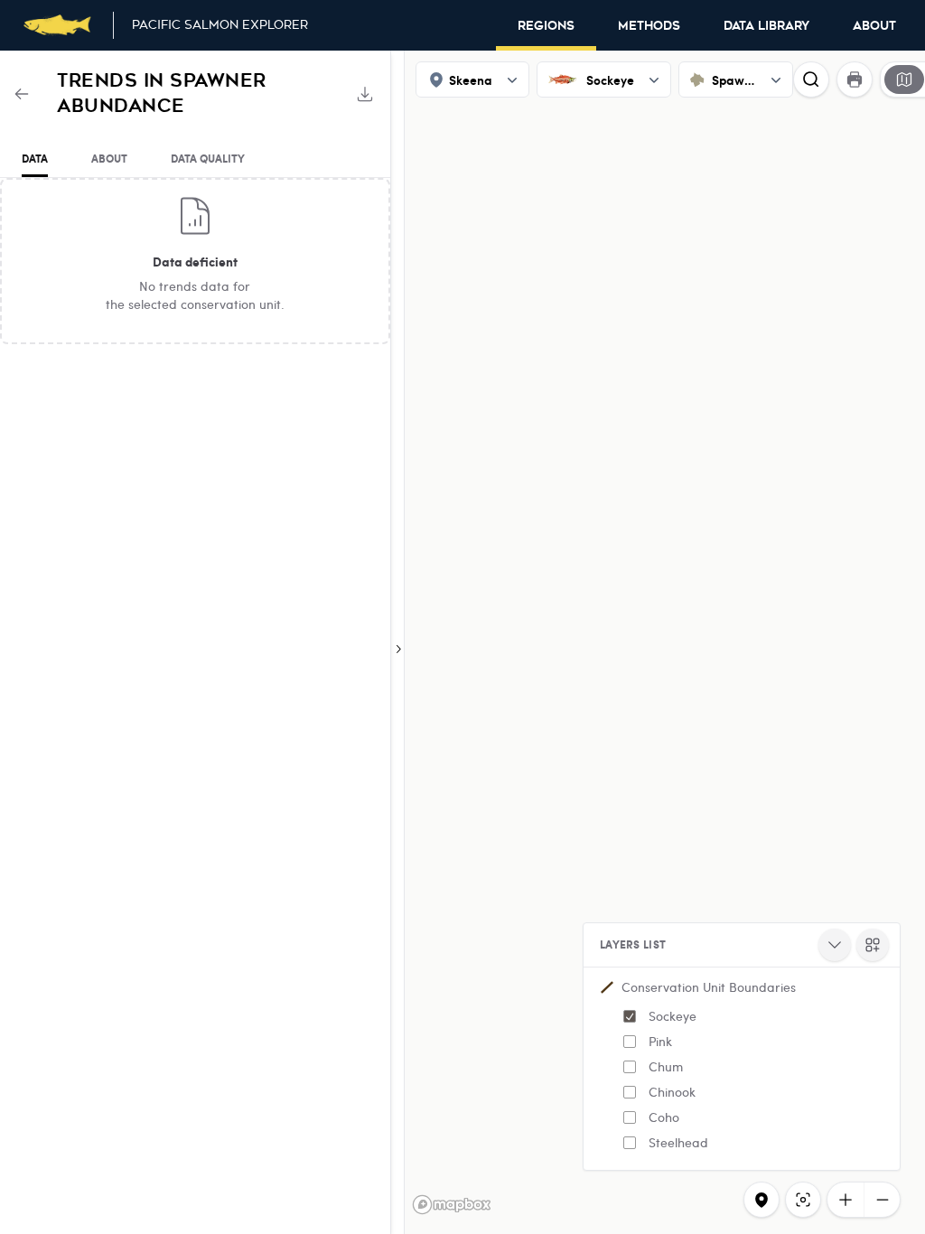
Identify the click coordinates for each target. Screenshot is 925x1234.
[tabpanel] (195, 261)
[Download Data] (365, 94)
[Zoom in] (845, 1200)
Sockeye (672, 1015)
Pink (660, 1041)
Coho (664, 1117)
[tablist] (195, 159)
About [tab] (109, 158)
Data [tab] (35, 158)
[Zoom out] (882, 1200)
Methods (649, 26)
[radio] (904, 79)
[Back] (21, 94)
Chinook (672, 1091)
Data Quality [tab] (208, 158)
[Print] (854, 79)
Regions (546, 26)
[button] (741, 1068)
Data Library (766, 26)
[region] (462, 642)
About (874, 26)
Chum (666, 1066)
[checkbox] (629, 1016)
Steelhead (678, 1142)
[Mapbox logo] (451, 1204)
